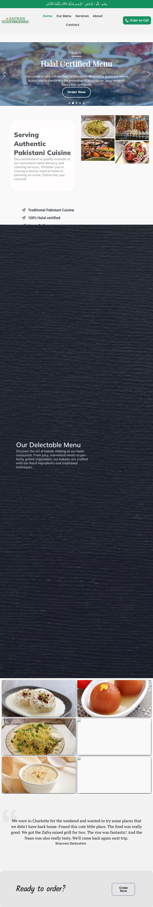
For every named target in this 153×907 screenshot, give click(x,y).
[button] (4, 74)
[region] (76, 74)
